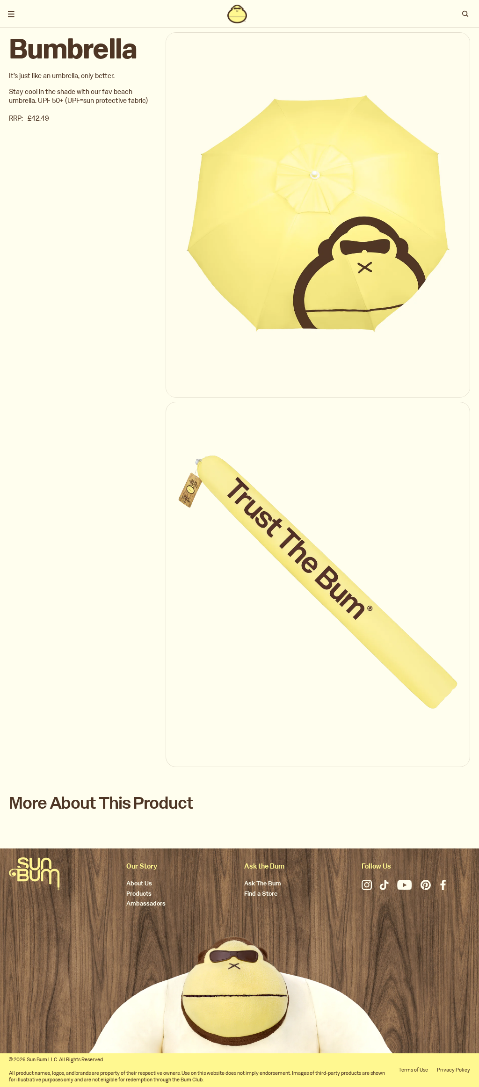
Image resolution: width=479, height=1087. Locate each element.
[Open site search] (465, 14)
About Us (139, 884)
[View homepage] (237, 14)
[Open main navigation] (11, 14)
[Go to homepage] (34, 873)
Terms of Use (413, 1070)
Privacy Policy (453, 1070)
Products (139, 894)
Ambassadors (146, 904)
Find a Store (260, 894)
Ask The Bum (262, 884)
